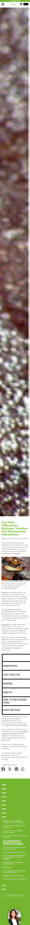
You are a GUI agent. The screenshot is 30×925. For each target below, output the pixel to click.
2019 (4, 813)
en (25, 4)
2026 (4, 785)
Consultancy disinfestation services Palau (13, 863)
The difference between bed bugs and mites (14, 848)
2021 (4, 805)
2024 (4, 793)
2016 (4, 889)
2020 (4, 809)
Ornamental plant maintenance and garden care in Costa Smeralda (14, 857)
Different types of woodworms (14, 879)
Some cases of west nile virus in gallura (14, 826)
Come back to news (15, 895)
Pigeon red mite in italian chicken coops (12, 831)
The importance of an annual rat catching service (14, 871)
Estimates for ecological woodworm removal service (13, 821)
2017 (4, 885)
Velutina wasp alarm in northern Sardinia (15, 836)
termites (17, 553)
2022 (4, 801)
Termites (8, 609)
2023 (4, 797)
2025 (4, 789)
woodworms (6, 553)
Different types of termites (13, 876)
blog (6, 759)
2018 (4, 817)
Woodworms (6, 624)
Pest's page (7, 867)
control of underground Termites (16, 725)
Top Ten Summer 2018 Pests (14, 852)
